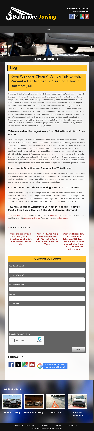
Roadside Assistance (77, 414)
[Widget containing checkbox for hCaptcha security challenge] (26, 340)
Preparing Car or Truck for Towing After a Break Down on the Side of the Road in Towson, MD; (21, 239)
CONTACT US (72, 425)
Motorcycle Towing (33, 412)
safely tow (54, 215)
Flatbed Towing (12, 412)
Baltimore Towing (15, 215)
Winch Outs (55, 412)
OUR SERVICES (45, 425)
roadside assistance (32, 218)
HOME (17, 425)
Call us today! (62, 218)
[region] (47, 47)
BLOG (58, 425)
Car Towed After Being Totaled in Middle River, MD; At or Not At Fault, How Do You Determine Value (47, 239)
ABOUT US (30, 425)
